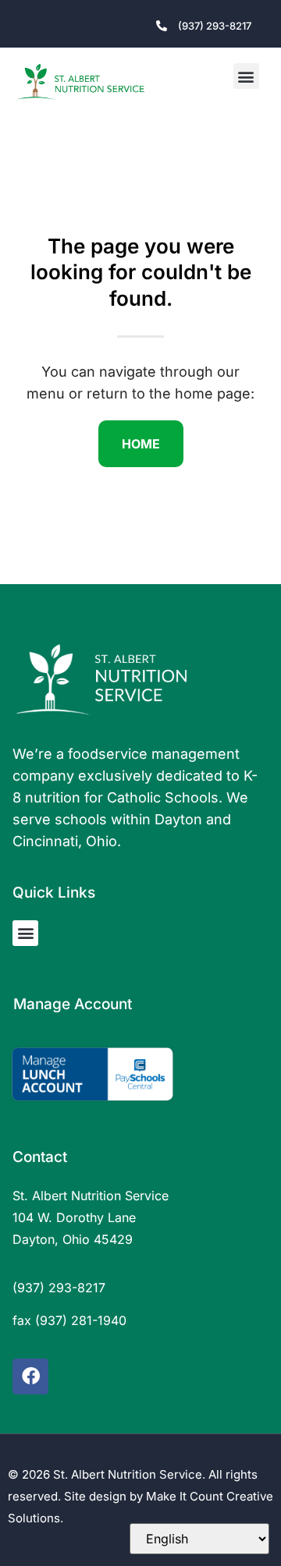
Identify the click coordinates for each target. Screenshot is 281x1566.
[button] (246, 76)
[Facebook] (30, 1376)
